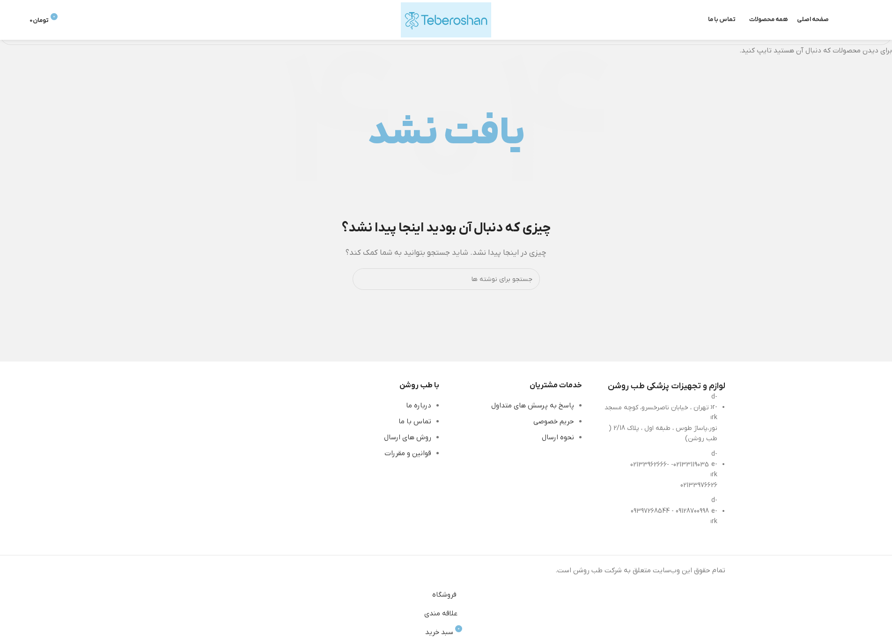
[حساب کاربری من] (75, 20)
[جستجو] (858, 20)
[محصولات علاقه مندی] (841, 20)
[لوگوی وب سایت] (446, 19)
